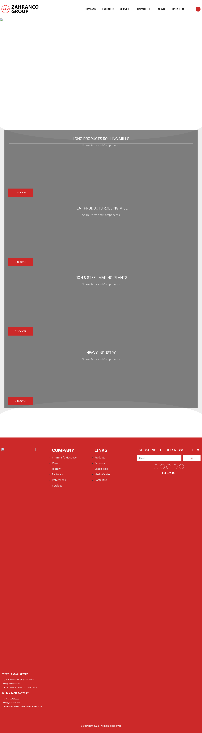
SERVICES (125, 9)
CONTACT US (178, 9)
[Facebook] (156, 466)
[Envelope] (181, 466)
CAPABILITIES (144, 9)
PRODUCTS (108, 9)
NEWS (161, 9)
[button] (198, 9)
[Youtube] (175, 466)
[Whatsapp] (168, 466)
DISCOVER (20, 192)
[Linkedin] (162, 466)
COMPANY (90, 9)
